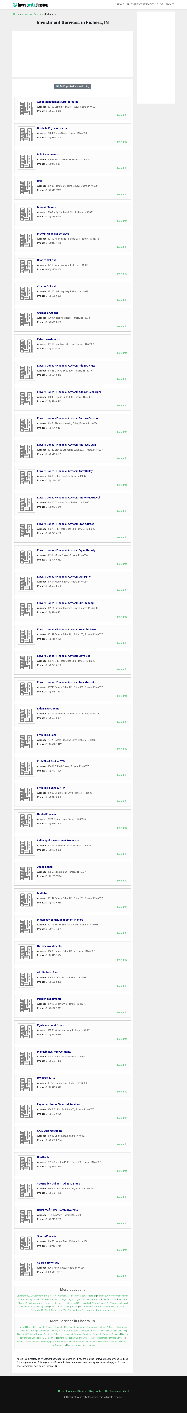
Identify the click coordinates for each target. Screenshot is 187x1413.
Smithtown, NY (111, 1306)
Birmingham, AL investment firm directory (36, 1296)
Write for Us (102, 1391)
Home (120, 4)
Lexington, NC (71, 1306)
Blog (160, 4)
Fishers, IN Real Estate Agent (64, 1331)
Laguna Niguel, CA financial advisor (84, 1299)
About (170, 4)
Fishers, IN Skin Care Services (112, 1331)
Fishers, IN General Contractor (113, 1327)
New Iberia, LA (101, 1303)
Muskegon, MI (42, 1306)
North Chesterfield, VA (55, 1310)
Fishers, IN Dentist (25, 1327)
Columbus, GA (72, 1303)
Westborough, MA (118, 1303)
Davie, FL (49, 1303)
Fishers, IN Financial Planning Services (107, 1338)
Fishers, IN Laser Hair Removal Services (72, 1334)
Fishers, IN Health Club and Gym (72, 1338)
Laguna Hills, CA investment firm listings (47, 1299)
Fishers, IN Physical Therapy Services (34, 1334)
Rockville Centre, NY (93, 1306)
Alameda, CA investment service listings (77, 1296)
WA (69, 1310)
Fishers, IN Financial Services (106, 1334)
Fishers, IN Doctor (88, 1331)
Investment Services (141, 4)
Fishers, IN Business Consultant (50, 1327)
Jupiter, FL (59, 1303)
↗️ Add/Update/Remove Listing (72, 86)
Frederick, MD (27, 1306)
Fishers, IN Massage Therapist (81, 1345)
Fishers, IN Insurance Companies (81, 1327)
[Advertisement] (72, 53)
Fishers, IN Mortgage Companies (34, 1331)
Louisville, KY (87, 1303)
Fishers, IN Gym (24, 1341)
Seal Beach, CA (109, 1299)
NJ (80, 1306)
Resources (115, 1391)
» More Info (121, 115)
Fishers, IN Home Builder (77, 1341)
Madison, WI (78, 1310)
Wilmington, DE (36, 1303)
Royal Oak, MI (56, 1306)
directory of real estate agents (100, 1310)
